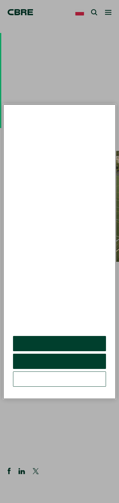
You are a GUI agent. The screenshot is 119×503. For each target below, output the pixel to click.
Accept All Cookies (59, 343)
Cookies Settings (59, 379)
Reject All (59, 361)
